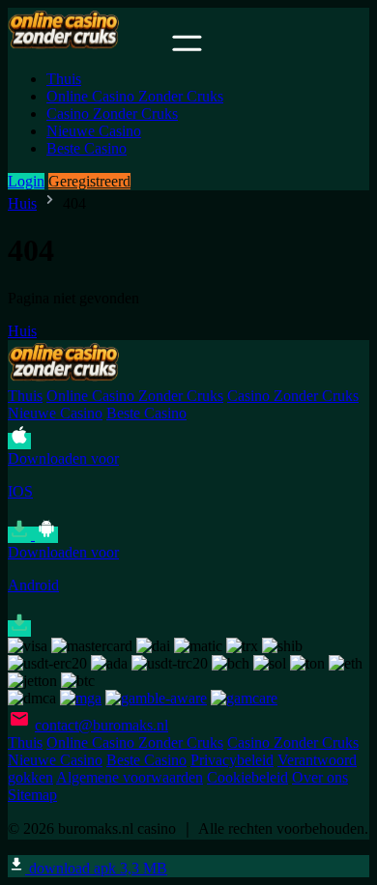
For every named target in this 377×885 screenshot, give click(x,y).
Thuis (63, 79)
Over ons (320, 777)
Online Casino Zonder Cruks (134, 96)
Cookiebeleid (247, 777)
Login (26, 181)
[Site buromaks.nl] (88, 46)
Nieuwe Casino (93, 131)
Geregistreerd (89, 181)
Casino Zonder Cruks (112, 113)
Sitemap (32, 794)
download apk (96, 868)
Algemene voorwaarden (129, 777)
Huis (22, 203)
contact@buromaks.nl (101, 725)
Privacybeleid (232, 760)
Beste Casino (86, 148)
